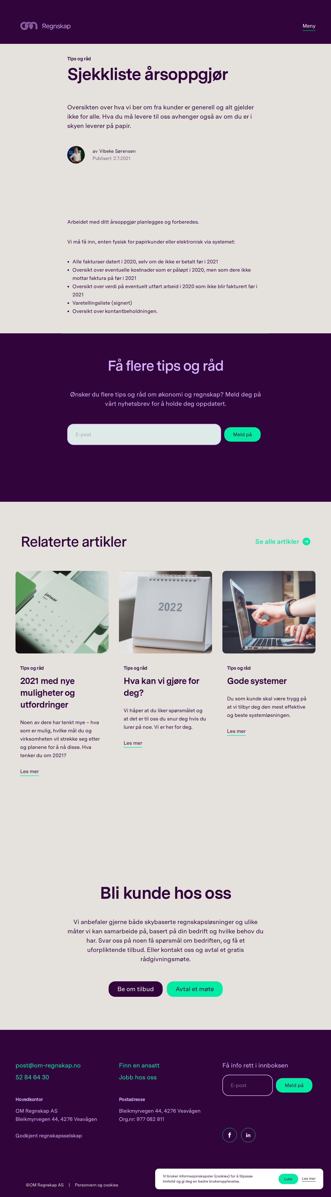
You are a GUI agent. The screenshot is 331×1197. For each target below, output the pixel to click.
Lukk (288, 1179)
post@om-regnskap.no (48, 1065)
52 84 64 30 (32, 1077)
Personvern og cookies (96, 1185)
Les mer (308, 1178)
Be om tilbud (135, 989)
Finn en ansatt (139, 1065)
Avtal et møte (195, 989)
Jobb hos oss (138, 1077)
